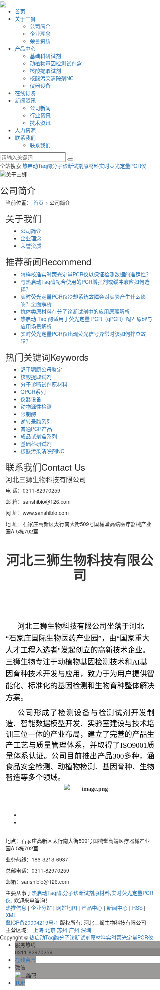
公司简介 (40, 26)
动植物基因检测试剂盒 (56, 63)
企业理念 (40, 33)
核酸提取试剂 (45, 70)
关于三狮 (25, 18)
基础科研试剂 (45, 55)
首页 (20, 11)
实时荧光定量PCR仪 (122, 165)
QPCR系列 (33, 391)
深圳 (86, 930)
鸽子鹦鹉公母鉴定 (41, 369)
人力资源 (25, 130)
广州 (74, 930)
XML (11, 915)
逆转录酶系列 (36, 421)
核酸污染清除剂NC (52, 78)
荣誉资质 (40, 41)
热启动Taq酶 (37, 165)
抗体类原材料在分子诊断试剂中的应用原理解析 (75, 311)
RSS (137, 907)
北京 (50, 930)
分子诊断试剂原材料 (75, 165)
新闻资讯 (25, 100)
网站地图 (66, 907)
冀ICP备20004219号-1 (32, 922)
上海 (38, 930)
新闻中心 (117, 907)
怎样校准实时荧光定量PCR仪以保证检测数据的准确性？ (85, 274)
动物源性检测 (36, 406)
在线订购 (25, 93)
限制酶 (28, 414)
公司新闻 (40, 107)
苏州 (62, 930)
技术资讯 (40, 122)
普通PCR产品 (36, 428)
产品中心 (25, 48)
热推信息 (16, 907)
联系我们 (25, 137)
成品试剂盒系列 (38, 436)
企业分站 (41, 907)
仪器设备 (40, 85)
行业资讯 (40, 115)
